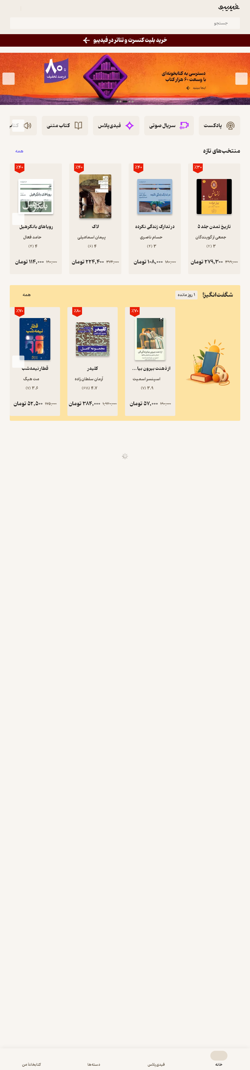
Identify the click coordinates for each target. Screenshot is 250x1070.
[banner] (125, 40)
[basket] (28, 8)
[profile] (13, 8)
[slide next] (8, 79)
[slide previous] (241, 79)
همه (19, 151)
